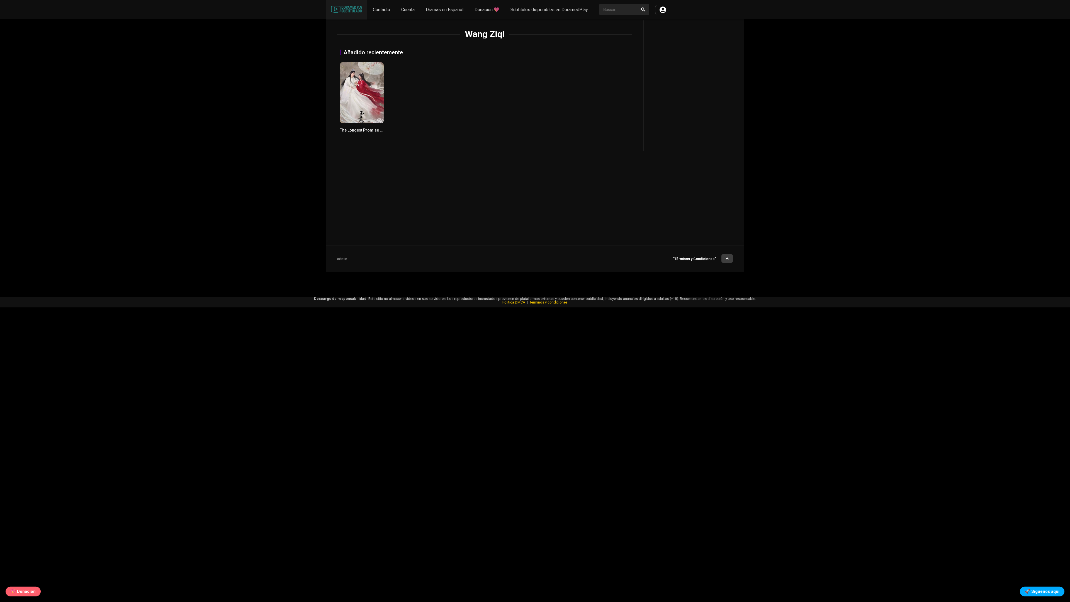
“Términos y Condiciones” (694, 259)
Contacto (381, 9)
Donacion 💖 (487, 9)
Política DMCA (513, 302)
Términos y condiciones (548, 302)
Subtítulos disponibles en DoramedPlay (549, 9)
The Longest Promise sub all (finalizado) (377, 130)
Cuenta (408, 9)
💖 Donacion (23, 590)
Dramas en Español (444, 9)
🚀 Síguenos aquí (1042, 590)
